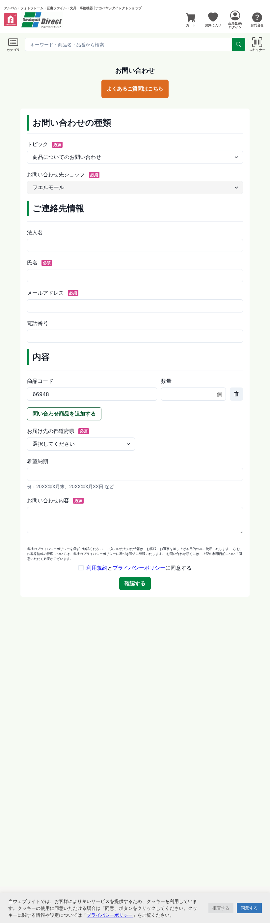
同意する (249, 908)
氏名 (39, 262)
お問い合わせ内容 (54, 500)
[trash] (236, 394)
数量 (166, 381)
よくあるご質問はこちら (135, 88)
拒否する (221, 908)
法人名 (35, 232)
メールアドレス (52, 292)
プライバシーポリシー (139, 567)
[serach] (238, 44)
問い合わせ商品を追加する (64, 413)
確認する (135, 583)
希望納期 (37, 461)
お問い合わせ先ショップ (62, 174)
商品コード (40, 381)
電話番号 (37, 323)
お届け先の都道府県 (57, 431)
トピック (44, 144)
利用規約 (96, 567)
